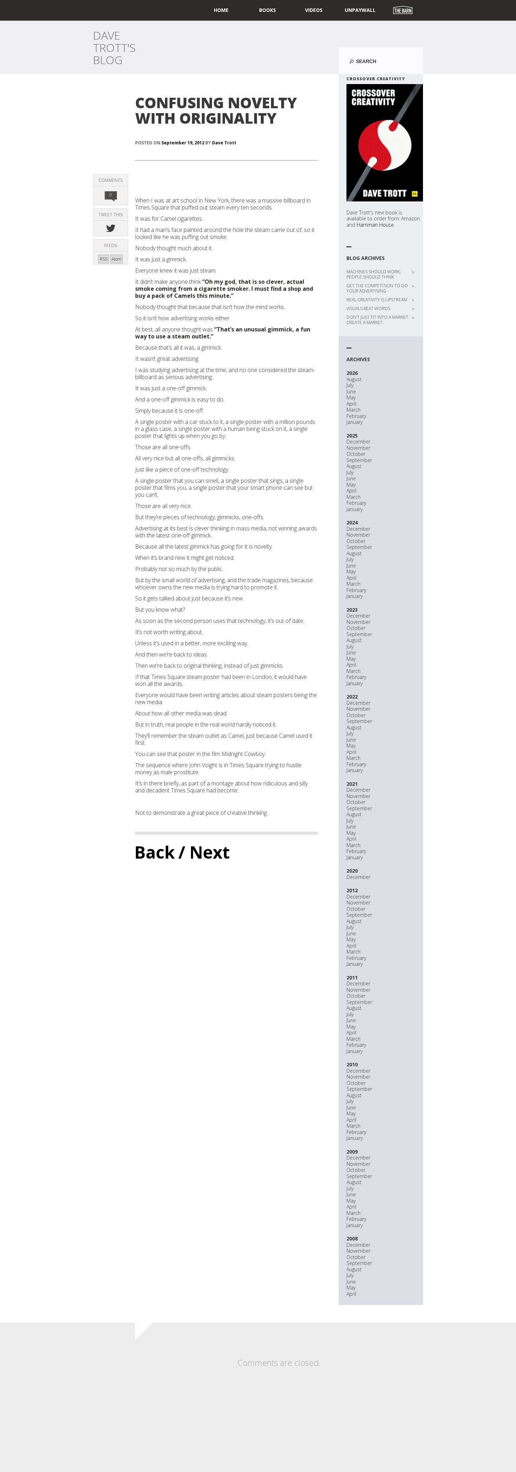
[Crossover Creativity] (384, 142)
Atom (116, 259)
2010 (352, 1064)
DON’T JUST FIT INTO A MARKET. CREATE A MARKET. (377, 320)
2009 (352, 1151)
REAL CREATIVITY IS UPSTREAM (376, 299)
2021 (352, 783)
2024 (352, 522)
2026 (352, 373)
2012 (352, 890)
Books (267, 10)
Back (154, 852)
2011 (352, 977)
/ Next (204, 852)
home (221, 10)
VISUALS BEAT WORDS (368, 308)
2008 (352, 1238)
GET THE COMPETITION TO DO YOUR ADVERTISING (377, 288)
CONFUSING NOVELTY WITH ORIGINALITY (216, 110)
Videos (314, 10)
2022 (352, 696)
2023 (352, 609)
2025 (352, 435)
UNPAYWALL (360, 10)
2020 (352, 870)
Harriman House (375, 224)
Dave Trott (224, 143)
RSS (103, 259)
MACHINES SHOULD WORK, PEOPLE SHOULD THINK (373, 274)
